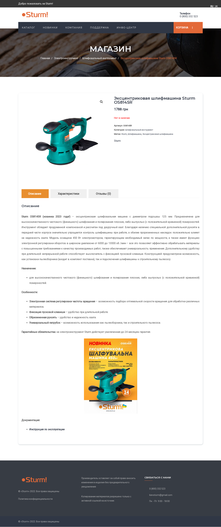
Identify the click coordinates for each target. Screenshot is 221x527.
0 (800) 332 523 (189, 16)
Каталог (28, 27)
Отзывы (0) (103, 193)
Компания (73, 27)
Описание (34, 193)
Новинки (50, 27)
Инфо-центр (126, 27)
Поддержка (99, 27)
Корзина (182, 27)
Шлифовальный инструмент (139, 130)
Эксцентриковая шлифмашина (157, 134)
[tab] (35, 193)
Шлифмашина (134, 134)
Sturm (124, 134)
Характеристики (68, 193)
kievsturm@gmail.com (160, 495)
